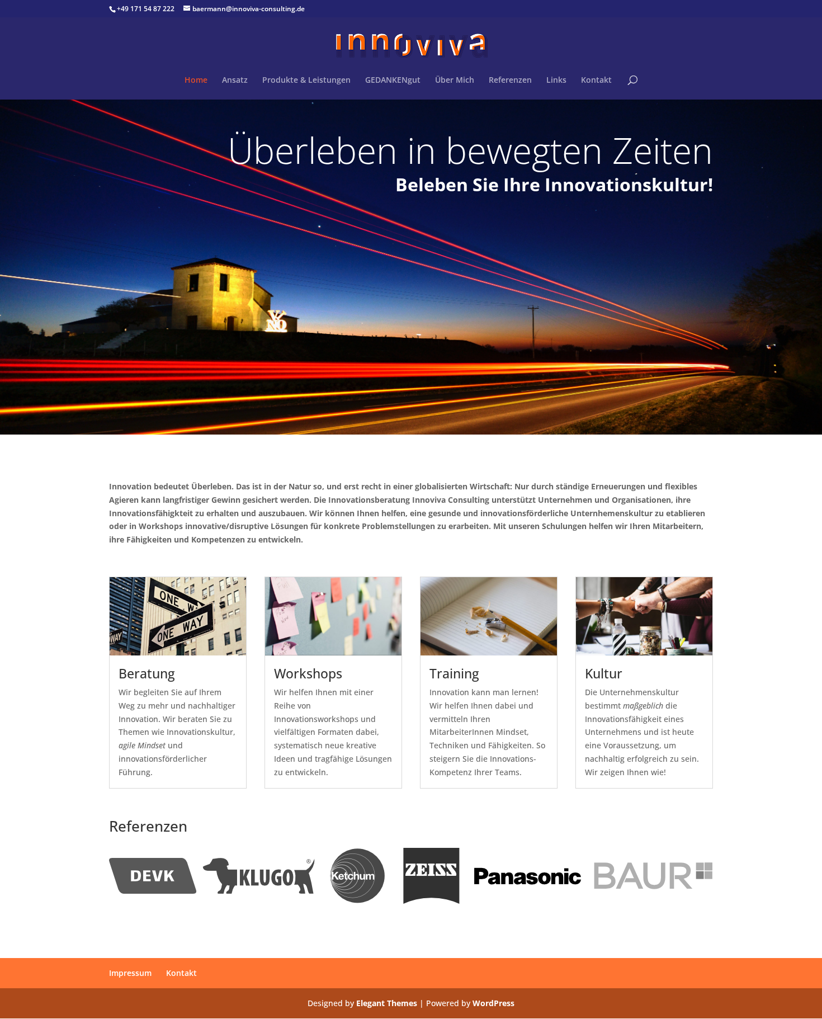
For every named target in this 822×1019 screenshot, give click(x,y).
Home (196, 80)
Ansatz (235, 80)
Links (556, 80)
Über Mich (454, 80)
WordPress (493, 1003)
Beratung (147, 673)
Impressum (130, 973)
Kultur (603, 673)
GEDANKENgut (393, 80)
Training (454, 673)
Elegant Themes (386, 1003)
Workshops (308, 673)
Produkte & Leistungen (306, 80)
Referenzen (510, 80)
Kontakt (596, 80)
